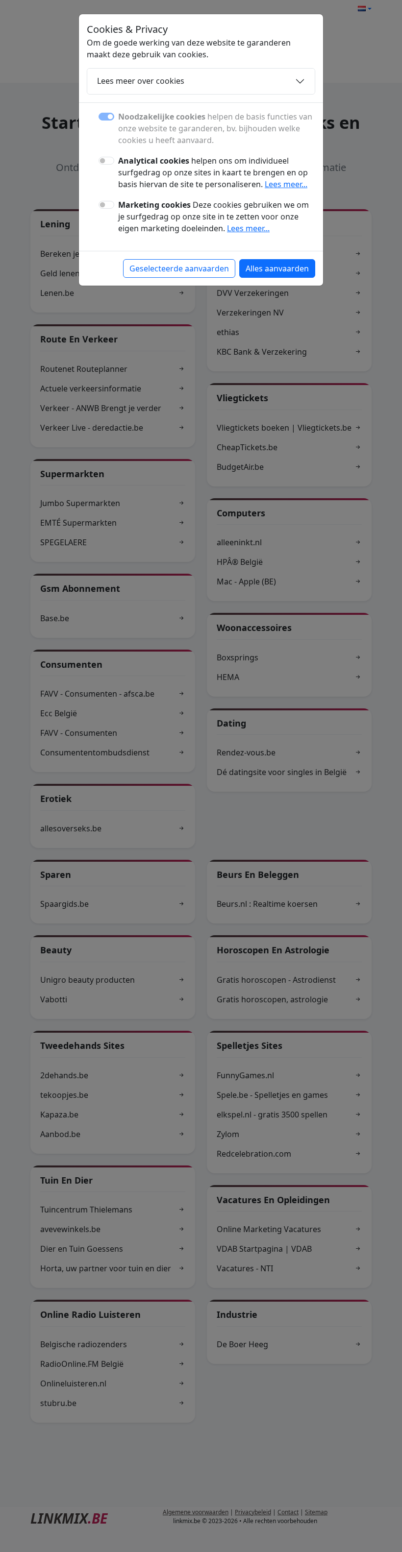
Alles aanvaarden (277, 268)
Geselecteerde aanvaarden (179, 268)
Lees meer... (286, 184)
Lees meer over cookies (140, 80)
